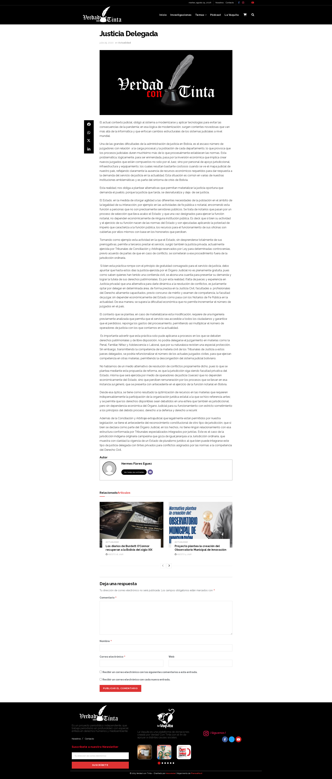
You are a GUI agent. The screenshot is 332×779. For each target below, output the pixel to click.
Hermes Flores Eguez (136, 463)
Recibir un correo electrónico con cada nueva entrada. (136, 679)
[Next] (169, 565)
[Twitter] (232, 739)
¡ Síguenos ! (218, 732)
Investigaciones (180, 15)
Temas (199, 15)
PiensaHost (196, 773)
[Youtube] (238, 739)
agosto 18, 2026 (115, 554)
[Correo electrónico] (150, 472)
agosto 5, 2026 (184, 554)
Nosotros (219, 2)
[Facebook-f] (225, 739)
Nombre (106, 641)
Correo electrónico (113, 656)
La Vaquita (232, 15)
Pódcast (215, 15)
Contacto (230, 2)
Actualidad (124, 42)
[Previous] (162, 565)
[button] (159, 763)
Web (171, 656)
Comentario (108, 597)
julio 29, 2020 (107, 42)
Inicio (163, 15)
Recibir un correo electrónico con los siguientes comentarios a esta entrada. (150, 672)
